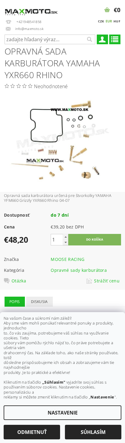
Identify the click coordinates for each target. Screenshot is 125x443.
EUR (109, 21)
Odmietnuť (32, 432)
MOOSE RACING (67, 259)
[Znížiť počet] (65, 242)
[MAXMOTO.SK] (31, 8)
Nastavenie (63, 412)
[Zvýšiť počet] (65, 237)
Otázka (19, 281)
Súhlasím (93, 432)
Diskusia (39, 301)
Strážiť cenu (107, 281)
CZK (101, 21)
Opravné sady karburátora (79, 270)
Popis (14, 301)
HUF (116, 21)
